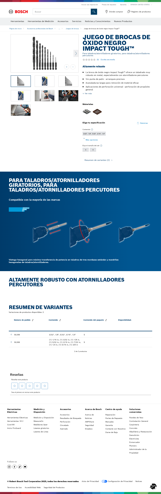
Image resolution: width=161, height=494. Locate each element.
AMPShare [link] (89, 422)
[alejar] (72, 66)
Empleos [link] (88, 429)
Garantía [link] (109, 425)
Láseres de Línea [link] (41, 432)
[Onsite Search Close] (88, 11)
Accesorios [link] (65, 409)
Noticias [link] (88, 418)
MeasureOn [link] (38, 421)
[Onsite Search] (94, 12)
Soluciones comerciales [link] (135, 410)
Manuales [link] (109, 422)
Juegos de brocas (72, 29)
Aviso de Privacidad (90, 481)
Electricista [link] (134, 439)
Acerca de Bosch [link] (93, 409)
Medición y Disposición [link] (39, 410)
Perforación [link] (65, 422)
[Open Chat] (153, 486)
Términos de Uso (14, 487)
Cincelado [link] (64, 425)
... (59, 29)
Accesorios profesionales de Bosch (40, 29)
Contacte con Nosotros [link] (115, 429)
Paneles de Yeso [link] (136, 417)
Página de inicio (15, 29)
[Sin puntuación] (90, 59)
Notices (138, 481)
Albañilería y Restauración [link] (140, 432)
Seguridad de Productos (54, 487)
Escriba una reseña (108, 60)
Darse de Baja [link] (111, 432)
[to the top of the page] (157, 479)
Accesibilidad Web (33, 487)
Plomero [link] (133, 446)
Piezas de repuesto (109, 5)
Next (75, 53)
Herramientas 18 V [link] (15, 421)
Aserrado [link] (64, 429)
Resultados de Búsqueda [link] (70, 418)
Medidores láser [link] (41, 425)
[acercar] (66, 66)
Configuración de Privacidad (120, 481)
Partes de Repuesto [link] (113, 418)
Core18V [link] (11, 425)
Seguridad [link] (89, 425)
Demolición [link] (134, 435)
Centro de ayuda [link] (113, 409)
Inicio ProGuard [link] (14, 428)
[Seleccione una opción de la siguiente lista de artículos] (92, 129)
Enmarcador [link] (134, 442)
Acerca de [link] (89, 415)
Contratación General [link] (138, 421)
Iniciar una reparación (89, 5)
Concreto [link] (133, 428)
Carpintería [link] (134, 425)
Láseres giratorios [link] (41, 428)
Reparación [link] (110, 415)
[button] (9, 467)
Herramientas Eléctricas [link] (14, 410)
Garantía (123, 5)
